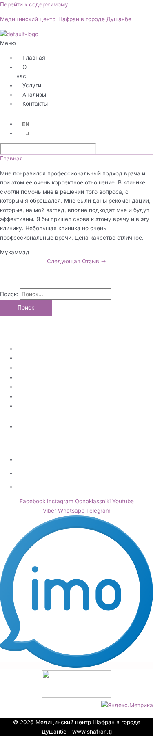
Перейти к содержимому (34, 4)
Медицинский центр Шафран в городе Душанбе (65, 19)
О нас (21, 72)
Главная (33, 57)
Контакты (35, 103)
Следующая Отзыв (76, 261)
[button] (9, 43)
